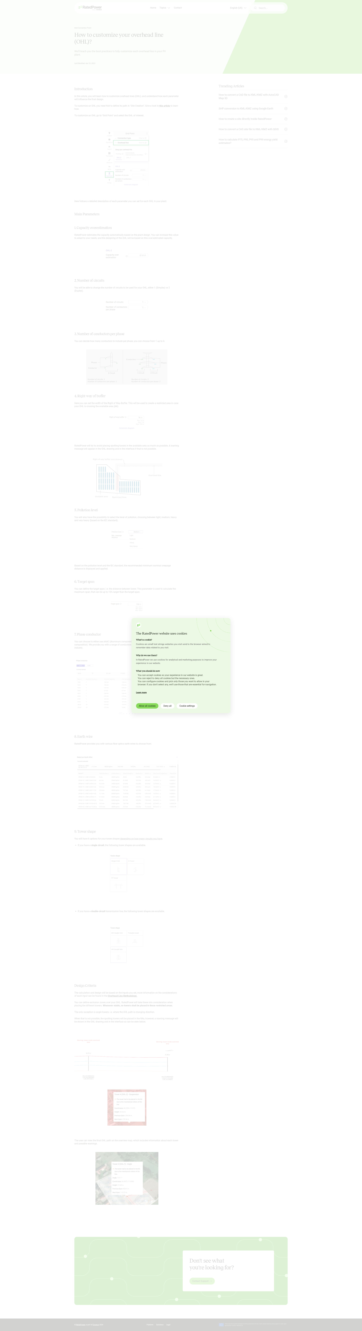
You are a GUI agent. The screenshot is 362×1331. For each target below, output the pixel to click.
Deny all (167, 705)
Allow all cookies (147, 705)
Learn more (141, 692)
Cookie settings (187, 705)
